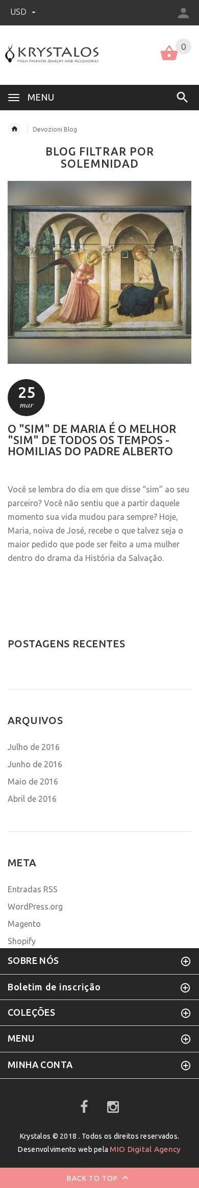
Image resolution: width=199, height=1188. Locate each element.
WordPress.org (35, 906)
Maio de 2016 (33, 781)
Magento (24, 923)
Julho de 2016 (34, 747)
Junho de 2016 (35, 764)
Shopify (22, 941)
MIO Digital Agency (145, 1149)
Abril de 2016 (32, 798)
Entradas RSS (33, 889)
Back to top (93, 1178)
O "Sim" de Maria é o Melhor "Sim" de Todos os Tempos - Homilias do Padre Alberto (92, 439)
